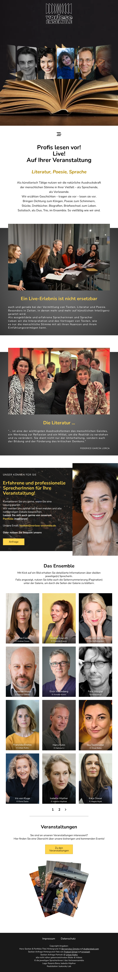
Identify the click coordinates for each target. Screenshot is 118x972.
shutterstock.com (91, 948)
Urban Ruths (72, 954)
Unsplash (85, 951)
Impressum (48, 938)
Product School (71, 951)
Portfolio (8, 519)
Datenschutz (68, 938)
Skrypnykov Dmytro (70, 948)
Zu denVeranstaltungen (59, 849)
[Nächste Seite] (65, 809)
